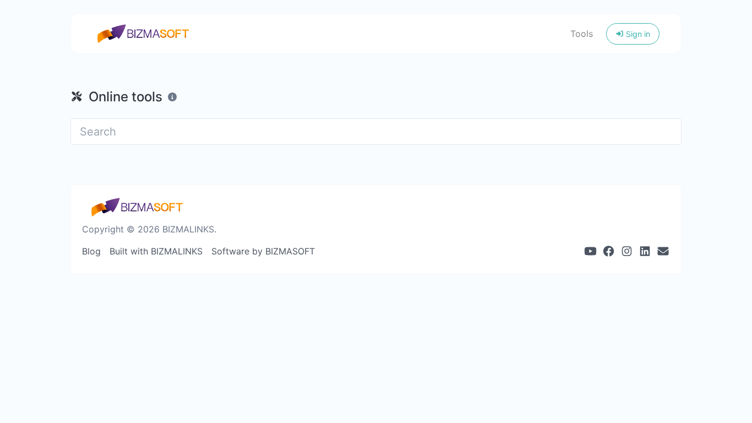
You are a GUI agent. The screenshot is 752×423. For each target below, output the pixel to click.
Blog (91, 251)
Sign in (637, 34)
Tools (581, 33)
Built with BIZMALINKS (156, 251)
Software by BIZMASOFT (263, 251)
